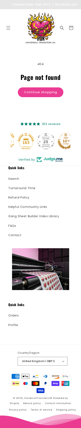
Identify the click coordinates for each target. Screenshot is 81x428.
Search (13, 179)
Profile (13, 325)
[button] (8, 27)
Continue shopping (40, 92)
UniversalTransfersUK (38, 398)
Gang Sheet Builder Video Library (33, 216)
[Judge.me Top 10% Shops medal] (60, 141)
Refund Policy (18, 197)
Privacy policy (18, 409)
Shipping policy (66, 409)
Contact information (58, 403)
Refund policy (32, 403)
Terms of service (41, 409)
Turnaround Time (22, 188)
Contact (14, 235)
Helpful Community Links (27, 207)
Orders (13, 315)
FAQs (12, 226)
